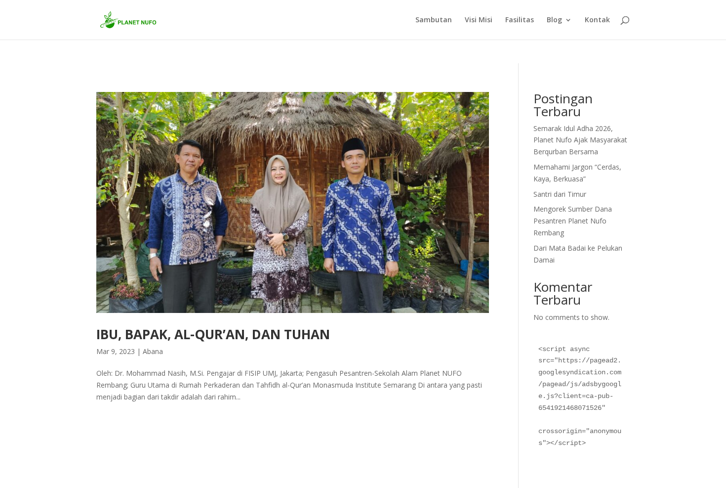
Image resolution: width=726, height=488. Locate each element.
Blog (554, 20)
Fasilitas (519, 20)
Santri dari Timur (559, 194)
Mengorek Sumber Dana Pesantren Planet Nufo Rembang (572, 220)
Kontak (597, 20)
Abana (153, 351)
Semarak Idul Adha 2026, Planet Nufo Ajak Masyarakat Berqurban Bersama (580, 140)
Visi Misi (478, 20)
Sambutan (433, 20)
